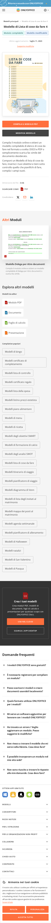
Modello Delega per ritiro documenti (25, 264)
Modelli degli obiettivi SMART (20, 436)
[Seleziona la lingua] (46, 10)
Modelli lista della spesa (17, 391)
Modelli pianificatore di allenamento (24, 532)
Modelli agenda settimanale (19, 523)
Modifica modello (25, 133)
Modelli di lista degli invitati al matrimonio (20, 500)
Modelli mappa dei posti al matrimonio (19, 513)
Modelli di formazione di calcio (21, 445)
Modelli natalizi (13, 550)
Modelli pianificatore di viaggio (21, 481)
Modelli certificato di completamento (16, 362)
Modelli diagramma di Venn (19, 489)
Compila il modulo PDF (25, 124)
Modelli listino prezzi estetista (21, 400)
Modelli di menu (13, 418)
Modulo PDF (15, 302)
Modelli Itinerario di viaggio (19, 472)
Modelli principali (11, 21)
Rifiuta (13, 909)
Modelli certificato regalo (18, 382)
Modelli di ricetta (14, 427)
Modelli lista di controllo (18, 373)
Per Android (29, 794)
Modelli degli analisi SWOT (19, 454)
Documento (14, 312)
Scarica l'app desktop (25, 630)
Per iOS (37, 794)
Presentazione (16, 332)
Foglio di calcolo (17, 322)
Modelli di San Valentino (18, 559)
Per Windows (5, 794)
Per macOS (21, 794)
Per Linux (13, 794)
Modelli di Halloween (16, 541)
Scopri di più (7, 902)
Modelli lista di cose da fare (19, 463)
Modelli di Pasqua (14, 568)
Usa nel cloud (25, 621)
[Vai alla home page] (25, 10)
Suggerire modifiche (25, 46)
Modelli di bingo (13, 351)
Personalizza (37, 909)
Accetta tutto (25, 917)
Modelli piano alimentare (18, 409)
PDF (26, 189)
